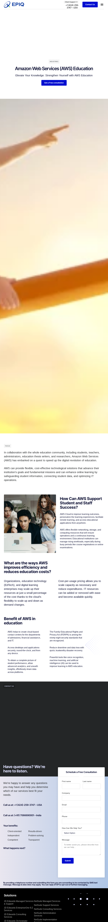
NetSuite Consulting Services (48, 909)
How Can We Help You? (72, 828)
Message (66, 840)
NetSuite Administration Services (45, 914)
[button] (71, 2)
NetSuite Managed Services (47, 901)
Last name (87, 781)
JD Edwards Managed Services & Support (18, 902)
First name (66, 781)
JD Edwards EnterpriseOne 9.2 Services (18, 909)
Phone (64, 816)
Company (66, 793)
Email (64, 805)
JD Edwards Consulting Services (15, 915)
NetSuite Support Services (46, 905)
